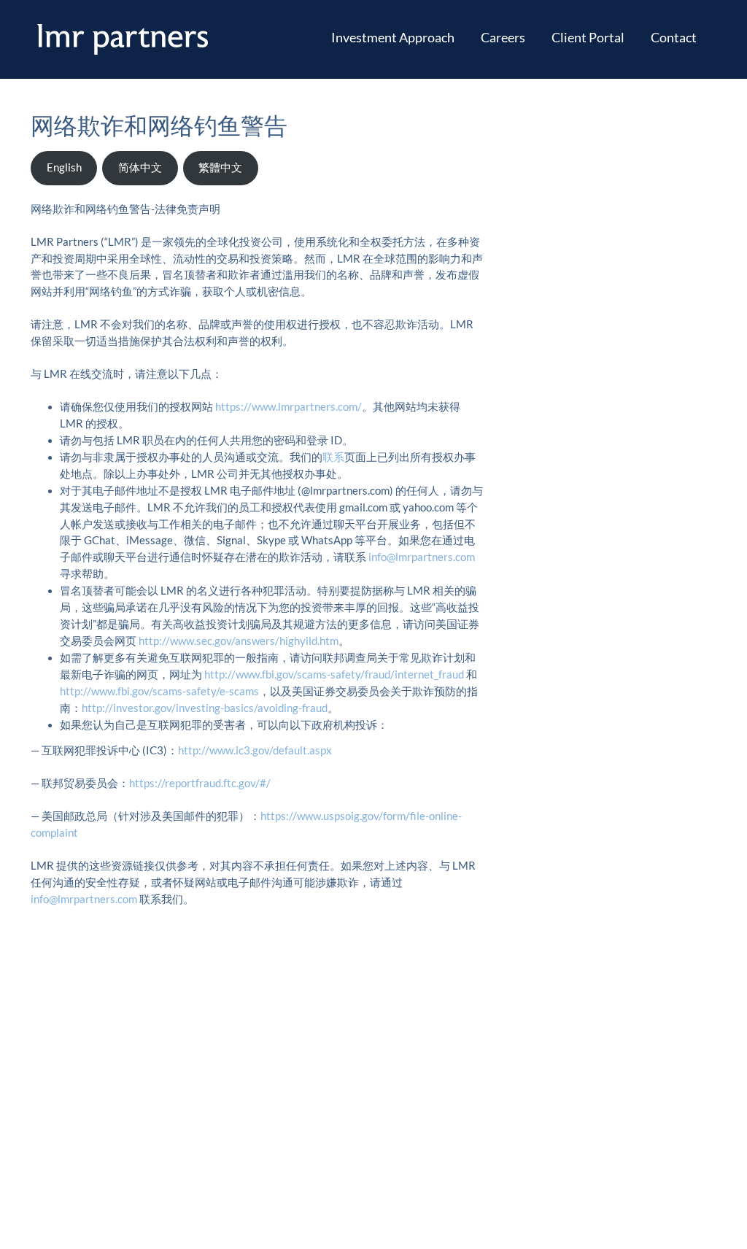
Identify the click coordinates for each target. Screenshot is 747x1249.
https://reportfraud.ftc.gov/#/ (200, 783)
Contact (674, 37)
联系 (333, 457)
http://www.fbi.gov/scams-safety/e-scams (159, 691)
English (64, 167)
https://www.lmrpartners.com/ (288, 407)
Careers (503, 37)
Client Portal (587, 37)
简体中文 (140, 167)
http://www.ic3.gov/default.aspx (255, 750)
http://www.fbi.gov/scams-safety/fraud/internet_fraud (335, 674)
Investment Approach (392, 37)
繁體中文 (220, 167)
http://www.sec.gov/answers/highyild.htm (238, 641)
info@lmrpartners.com (421, 557)
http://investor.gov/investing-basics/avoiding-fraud (205, 708)
